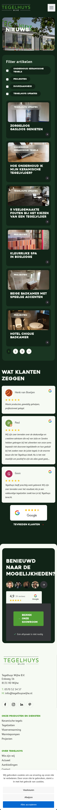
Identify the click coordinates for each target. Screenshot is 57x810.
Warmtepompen (11, 734)
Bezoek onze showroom (30, 618)
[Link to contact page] (44, 584)
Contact (6, 769)
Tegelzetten (8, 725)
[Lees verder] (47, 134)
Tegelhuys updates (25, 94)
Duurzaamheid (22, 86)
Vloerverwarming (11, 729)
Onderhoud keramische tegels (28, 70)
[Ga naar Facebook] (5, 704)
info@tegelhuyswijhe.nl (17, 693)
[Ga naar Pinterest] (29, 704)
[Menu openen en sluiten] (51, 7)
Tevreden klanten (26, 524)
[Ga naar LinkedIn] (21, 704)
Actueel (6, 760)
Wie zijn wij (8, 755)
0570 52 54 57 (11, 689)
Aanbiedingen (10, 764)
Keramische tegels (12, 720)
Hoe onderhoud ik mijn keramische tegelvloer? (26, 170)
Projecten (20, 79)
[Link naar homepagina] (21, 661)
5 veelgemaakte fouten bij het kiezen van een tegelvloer (29, 213)
